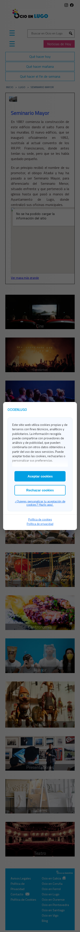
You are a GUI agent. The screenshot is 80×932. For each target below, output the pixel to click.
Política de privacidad (40, 524)
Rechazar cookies (40, 490)
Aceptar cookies (40, 476)
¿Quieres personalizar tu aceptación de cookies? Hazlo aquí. (40, 503)
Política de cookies (40, 519)
